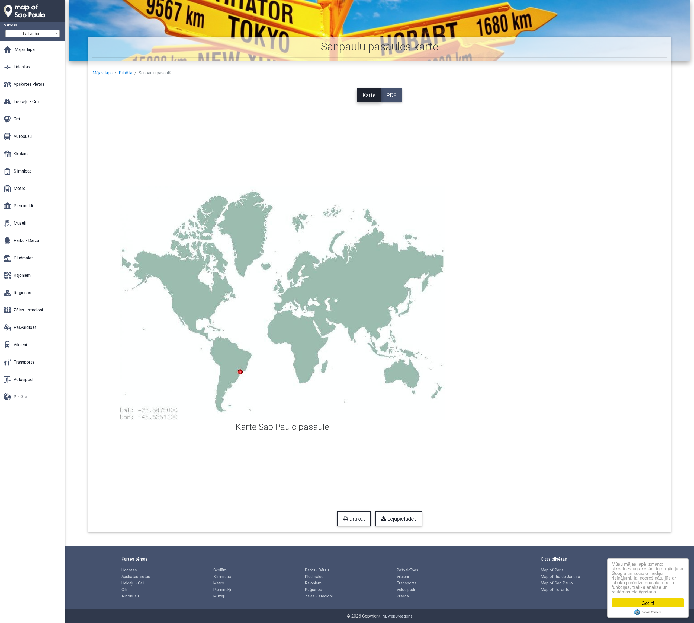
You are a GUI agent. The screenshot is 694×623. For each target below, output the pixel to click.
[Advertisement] (379, 140)
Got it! (648, 602)
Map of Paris (552, 570)
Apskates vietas (135, 576)
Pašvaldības (407, 570)
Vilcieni (403, 576)
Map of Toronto (555, 589)
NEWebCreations (398, 616)
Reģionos (313, 589)
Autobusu (130, 596)
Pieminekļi (222, 589)
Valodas (10, 25)
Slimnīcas (222, 576)
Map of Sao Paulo (557, 583)
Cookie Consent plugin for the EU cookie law (647, 612)
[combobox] (32, 33)
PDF (391, 95)
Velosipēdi (406, 589)
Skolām (220, 570)
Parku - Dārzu (317, 570)
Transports (407, 583)
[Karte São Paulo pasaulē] (282, 302)
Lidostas (129, 570)
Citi (124, 589)
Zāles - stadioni (319, 596)
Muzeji (219, 596)
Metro (218, 583)
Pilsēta (125, 72)
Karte (369, 95)
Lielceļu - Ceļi (132, 583)
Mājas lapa (102, 72)
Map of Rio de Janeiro (560, 576)
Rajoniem (313, 583)
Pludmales (314, 576)
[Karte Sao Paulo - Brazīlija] (32, 19)
